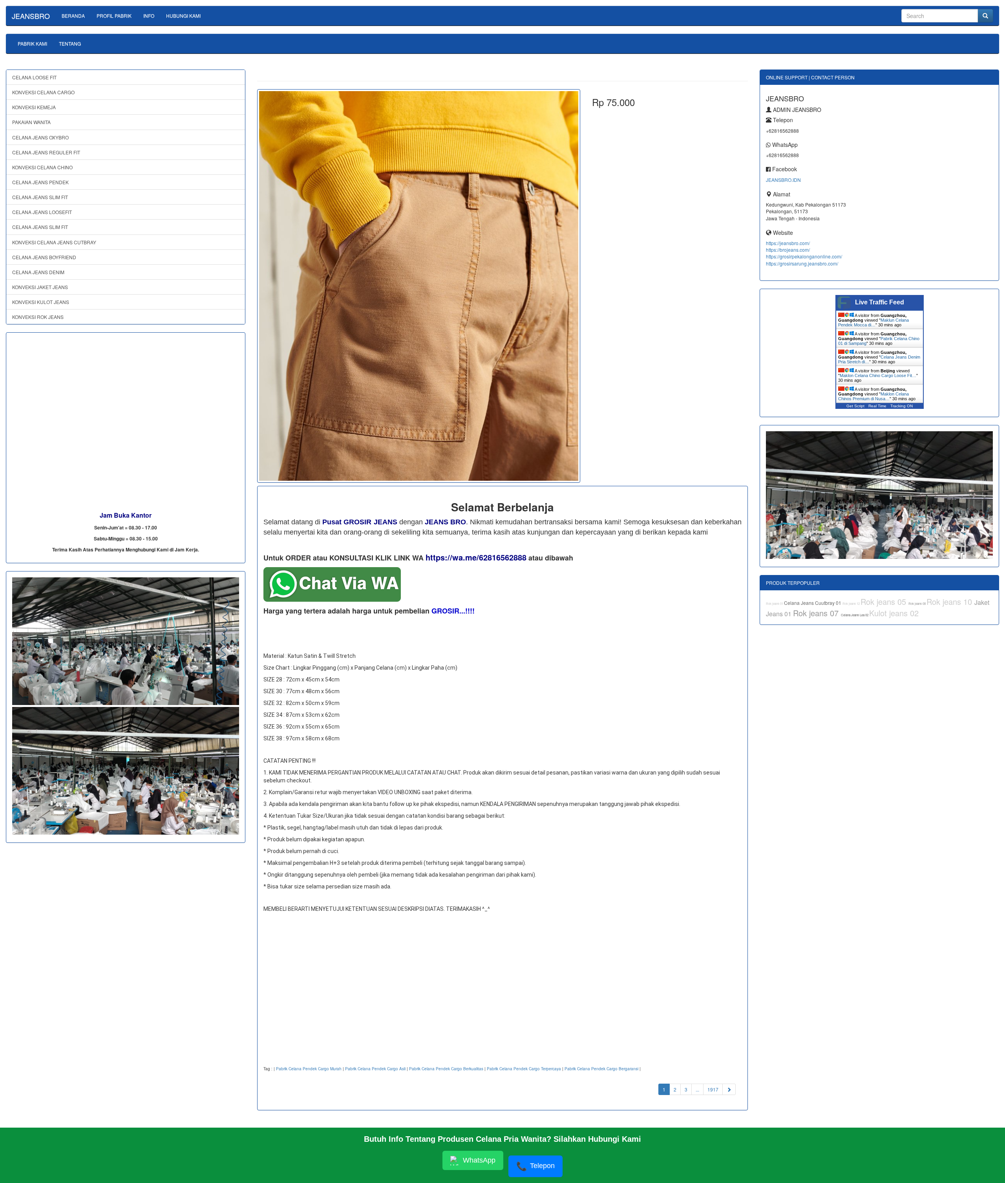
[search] (985, 15)
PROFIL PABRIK (114, 15)
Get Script (855, 406)
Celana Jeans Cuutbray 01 (813, 602)
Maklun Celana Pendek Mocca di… (873, 322)
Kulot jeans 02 (894, 613)
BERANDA (73, 15)
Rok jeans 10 (950, 601)
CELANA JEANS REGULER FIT (46, 152)
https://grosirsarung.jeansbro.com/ (802, 263)
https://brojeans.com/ (788, 249)
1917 (712, 1089)
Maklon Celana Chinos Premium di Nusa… (873, 396)
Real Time (877, 406)
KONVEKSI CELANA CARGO (43, 92)
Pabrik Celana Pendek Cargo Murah (309, 1068)
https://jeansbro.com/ (788, 243)
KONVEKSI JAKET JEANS (40, 287)
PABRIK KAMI (32, 43)
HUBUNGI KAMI (183, 15)
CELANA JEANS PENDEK (40, 182)
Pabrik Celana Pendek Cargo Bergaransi (601, 1068)
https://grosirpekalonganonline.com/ (804, 256)
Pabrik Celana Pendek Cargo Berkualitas (446, 1068)
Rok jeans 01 (775, 603)
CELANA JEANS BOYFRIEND (44, 257)
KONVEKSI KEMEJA (34, 107)
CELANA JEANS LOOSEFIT (42, 212)
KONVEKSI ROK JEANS (38, 316)
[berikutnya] (729, 1089)
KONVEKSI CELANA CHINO (42, 167)
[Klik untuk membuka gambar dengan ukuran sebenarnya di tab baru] (418, 286)
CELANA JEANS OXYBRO (40, 137)
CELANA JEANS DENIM (38, 272)
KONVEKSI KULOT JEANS (40, 301)
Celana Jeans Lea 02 (855, 615)
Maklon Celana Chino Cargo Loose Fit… (878, 375)
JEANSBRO (31, 16)
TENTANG (70, 43)
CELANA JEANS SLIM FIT (40, 197)
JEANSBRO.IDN (783, 179)
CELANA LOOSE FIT (34, 77)
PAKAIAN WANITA (31, 122)
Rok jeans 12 (851, 603)
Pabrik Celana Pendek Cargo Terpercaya (524, 1068)
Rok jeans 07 (817, 613)
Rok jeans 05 (884, 601)
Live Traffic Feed (879, 302)
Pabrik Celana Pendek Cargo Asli (375, 1068)
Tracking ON (901, 406)
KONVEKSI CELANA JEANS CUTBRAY (54, 242)
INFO (148, 15)
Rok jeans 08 (917, 603)
